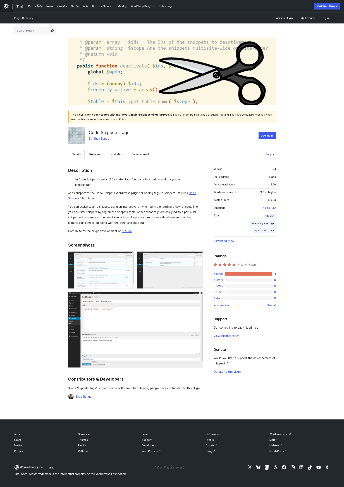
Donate (212, 445)
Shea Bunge (101, 138)
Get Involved (213, 434)
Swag (210, 451)
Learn (145, 434)
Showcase (84, 434)
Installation (116, 154)
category (269, 216)
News (17, 439)
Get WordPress (327, 6)
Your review (221, 305)
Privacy (18, 451)
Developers (149, 445)
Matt (273, 439)
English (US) (269, 207)
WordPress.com (280, 434)
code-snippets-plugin (262, 223)
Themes (83, 439)
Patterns (83, 451)
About (18, 434)
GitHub (127, 231)
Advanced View (224, 241)
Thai (51, 467)
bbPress (275, 445)
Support (271, 154)
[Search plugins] (52, 30)
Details (76, 154)
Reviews (94, 154)
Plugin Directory (23, 18)
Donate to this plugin (227, 371)
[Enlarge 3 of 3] (198, 296)
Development (140, 154)
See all (271, 305)
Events (210, 439)
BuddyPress (278, 451)
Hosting (18, 445)
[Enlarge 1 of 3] (129, 256)
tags (272, 230)
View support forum (226, 336)
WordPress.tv (151, 451)
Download (267, 135)
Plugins (82, 445)
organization (260, 230)
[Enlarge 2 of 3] (198, 256)
